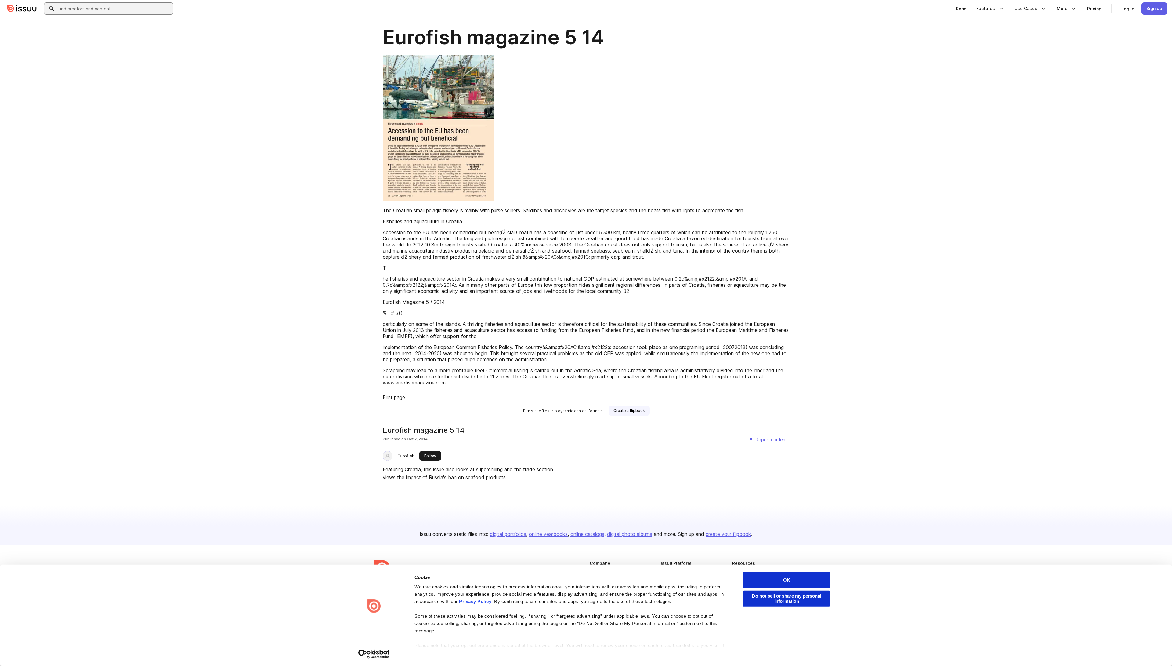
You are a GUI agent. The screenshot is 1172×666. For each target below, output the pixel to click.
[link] (961, 8)
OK (786, 580)
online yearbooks (548, 534)
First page (394, 397)
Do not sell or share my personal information (786, 598)
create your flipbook (728, 534)
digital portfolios (508, 534)
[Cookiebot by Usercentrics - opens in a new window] (374, 654)
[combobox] (114, 8)
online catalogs (587, 534)
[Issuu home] (22, 8)
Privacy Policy (475, 601)
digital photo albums (629, 534)
